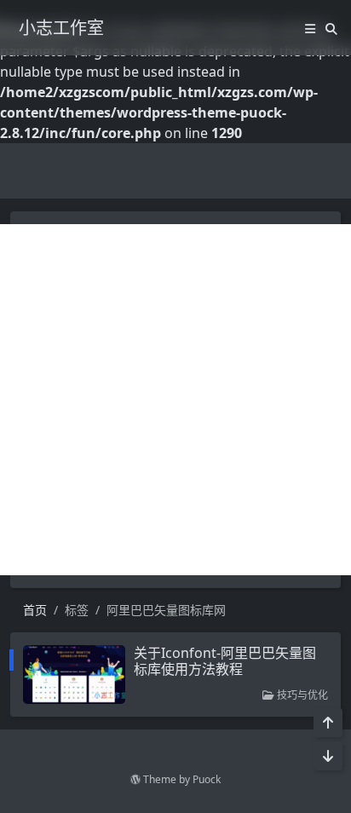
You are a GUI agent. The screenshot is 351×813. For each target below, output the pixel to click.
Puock (207, 779)
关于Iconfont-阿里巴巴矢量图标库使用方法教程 (225, 660)
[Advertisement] (175, 399)
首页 (35, 610)
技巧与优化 (301, 695)
